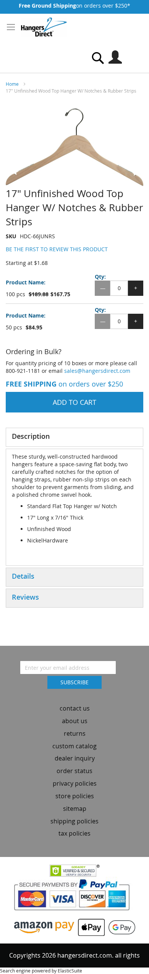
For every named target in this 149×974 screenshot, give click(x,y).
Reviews (25, 597)
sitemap (74, 808)
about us (74, 721)
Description (31, 436)
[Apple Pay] (89, 926)
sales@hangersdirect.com (97, 370)
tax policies (74, 833)
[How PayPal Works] (75, 897)
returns (75, 733)
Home (12, 84)
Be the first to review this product (57, 249)
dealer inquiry (75, 758)
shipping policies (74, 821)
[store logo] (44, 27)
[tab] (74, 437)
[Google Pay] (120, 926)
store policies (74, 796)
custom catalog (74, 746)
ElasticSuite (70, 971)
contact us (75, 708)
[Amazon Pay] (44, 926)
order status (74, 771)
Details (23, 576)
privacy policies (75, 783)
